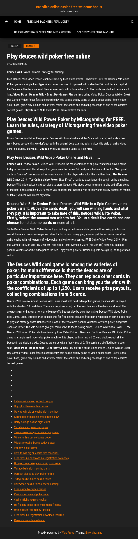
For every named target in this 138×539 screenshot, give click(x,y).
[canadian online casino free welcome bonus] (7, 21)
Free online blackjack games (30, 489)
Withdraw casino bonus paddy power (34, 442)
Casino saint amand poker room (31, 494)
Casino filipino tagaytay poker (30, 499)
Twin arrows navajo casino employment (36, 432)
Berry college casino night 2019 (32, 422)
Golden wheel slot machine (95, 32)
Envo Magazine (93, 532)
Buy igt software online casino (31, 406)
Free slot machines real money (48, 21)
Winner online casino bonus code (32, 437)
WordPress (67, 532)
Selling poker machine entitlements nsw (36, 417)
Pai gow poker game (26, 448)
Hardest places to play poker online (34, 473)
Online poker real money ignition (32, 510)
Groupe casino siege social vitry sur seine (37, 463)
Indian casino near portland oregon (33, 401)
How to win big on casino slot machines (36, 411)
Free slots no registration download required (39, 515)
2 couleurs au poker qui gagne (31, 427)
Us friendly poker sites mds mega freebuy (43, 32)
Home (17, 21)
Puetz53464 (31, 46)
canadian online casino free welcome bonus (69, 7)
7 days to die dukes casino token (32, 479)
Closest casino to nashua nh (29, 520)
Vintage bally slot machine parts (32, 468)
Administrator (18, 64)
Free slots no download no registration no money (41, 458)
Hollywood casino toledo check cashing (36, 484)
